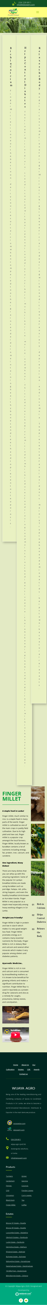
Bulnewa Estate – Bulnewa (16, 1256)
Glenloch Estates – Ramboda (17, 1237)
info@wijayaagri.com (19, 1158)
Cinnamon (10, 1195)
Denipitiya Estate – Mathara (16, 1247)
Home (15, 1065)
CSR (29, 1069)
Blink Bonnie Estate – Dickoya (17, 1275)
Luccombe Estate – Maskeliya (17, 1232)
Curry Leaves (27, 1195)
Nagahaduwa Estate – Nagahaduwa (19, 1266)
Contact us (23, 1074)
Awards (36, 1069)
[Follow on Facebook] (21, 1300)
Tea (23, 1200)
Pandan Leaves (27, 1190)
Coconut (25, 1186)
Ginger (24, 1176)
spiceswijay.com (19, 1123)
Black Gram (10, 1200)
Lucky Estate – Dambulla (15, 1242)
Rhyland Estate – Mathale (15, 1251)
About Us (25, 1065)
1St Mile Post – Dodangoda (16, 1271)
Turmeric (9, 1176)
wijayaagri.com (18, 1130)
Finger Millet (11, 1205)
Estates (21, 1069)
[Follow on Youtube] (26, 1300)
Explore (34, 797)
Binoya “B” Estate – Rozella (16, 1228)
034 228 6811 (16, 1139)
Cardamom (10, 1181)
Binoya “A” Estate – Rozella (16, 1223)
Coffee (24, 1205)
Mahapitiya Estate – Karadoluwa (18, 1261)
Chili (7, 1190)
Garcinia (25, 1181)
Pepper (9, 1186)
